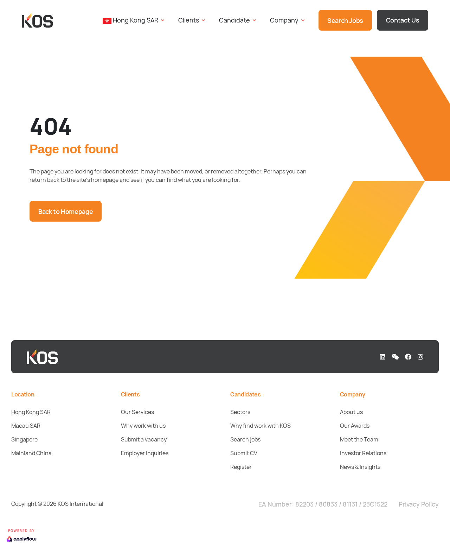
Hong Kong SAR (31, 412)
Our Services (137, 412)
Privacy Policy (419, 504)
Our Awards (354, 426)
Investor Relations (363, 453)
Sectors (240, 412)
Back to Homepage (65, 211)
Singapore (24, 439)
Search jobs (245, 439)
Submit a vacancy (144, 439)
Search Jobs (345, 20)
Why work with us (143, 426)
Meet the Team (359, 439)
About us (351, 412)
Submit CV (243, 453)
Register (241, 467)
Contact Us (402, 20)
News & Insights (360, 467)
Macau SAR (25, 426)
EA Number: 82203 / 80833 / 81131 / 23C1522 (322, 504)
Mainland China (31, 453)
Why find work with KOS (260, 426)
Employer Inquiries (144, 453)
